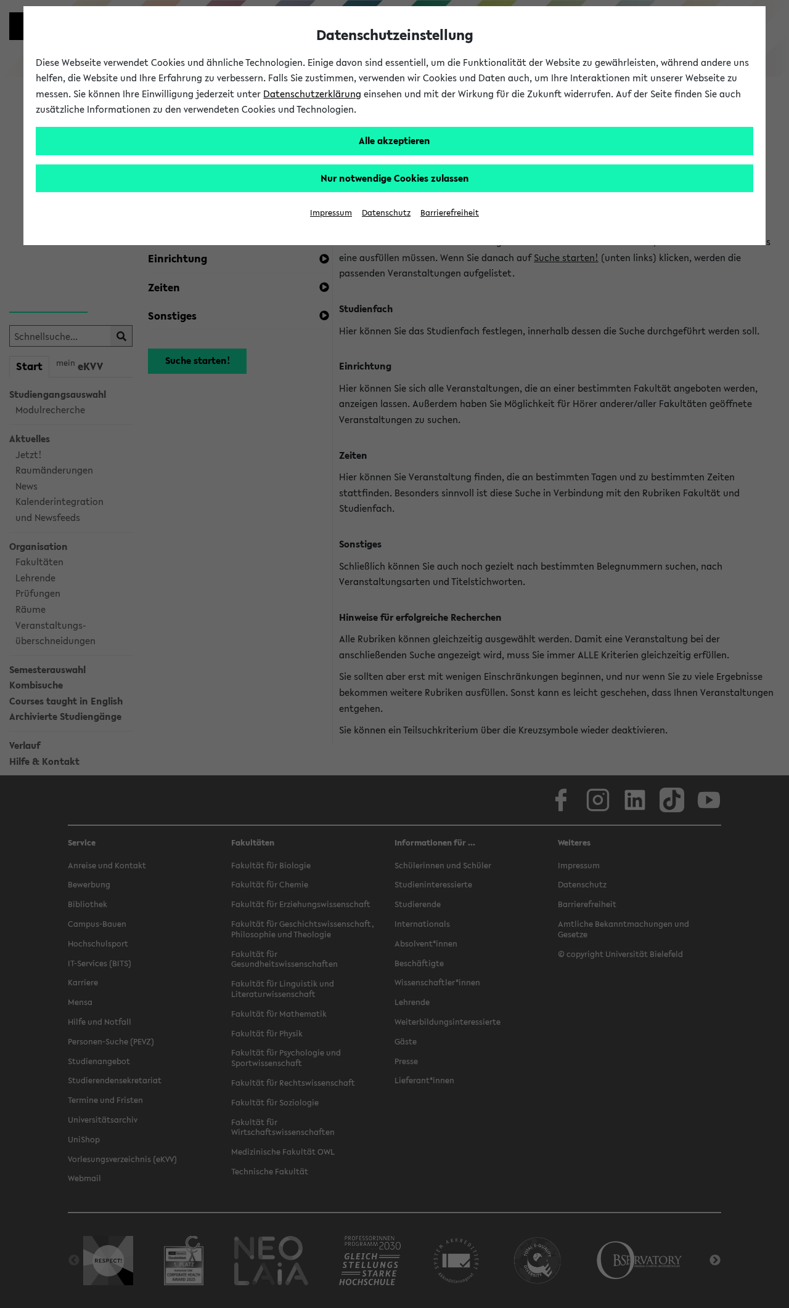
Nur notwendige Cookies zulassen (395, 178)
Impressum (331, 213)
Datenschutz (386, 213)
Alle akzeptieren (394, 140)
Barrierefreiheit (449, 213)
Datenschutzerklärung (312, 93)
